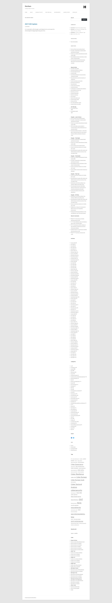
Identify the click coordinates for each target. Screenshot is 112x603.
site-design (73, 407)
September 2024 (74, 278)
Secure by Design (74, 511)
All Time (79, 30)
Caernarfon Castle (74, 111)
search (72, 406)
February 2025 (73, 270)
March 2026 (73, 250)
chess (72, 373)
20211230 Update (31, 24)
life (71, 387)
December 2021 (74, 307)
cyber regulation (81, 471)
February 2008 (73, 341)
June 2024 (73, 283)
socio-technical (74, 413)
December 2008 (74, 326)
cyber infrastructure (79, 466)
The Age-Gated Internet (75, 71)
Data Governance (76, 496)
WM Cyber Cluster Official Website (77, 569)
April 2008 (73, 338)
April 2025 (73, 267)
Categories (81, 32)
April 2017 (73, 309)
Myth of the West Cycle (75, 97)
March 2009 (73, 321)
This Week (82, 29)
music (72, 392)
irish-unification (74, 384)
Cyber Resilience (77, 474)
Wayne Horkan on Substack (76, 548)
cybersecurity (76, 490)
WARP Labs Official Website (76, 565)
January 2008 (73, 343)
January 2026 (73, 253)
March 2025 (73, 269)
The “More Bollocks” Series (76, 102)
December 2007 (74, 344)
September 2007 (74, 349)
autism (84, 458)
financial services (74, 503)
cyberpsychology (74, 375)
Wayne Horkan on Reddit (76, 546)
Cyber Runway (81, 477)
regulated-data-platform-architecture (78, 403)
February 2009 (73, 323)
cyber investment (82, 468)
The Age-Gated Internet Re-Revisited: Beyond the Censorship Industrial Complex (78, 61)
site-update (73, 409)
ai (71, 366)
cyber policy (80, 470)
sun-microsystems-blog (78, 515)
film (71, 379)
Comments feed (74, 448)
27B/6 (72, 589)
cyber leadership (74, 470)
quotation (73, 401)
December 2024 (74, 273)
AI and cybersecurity (75, 458)
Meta (76, 34)
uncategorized (73, 421)
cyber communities (74, 462)
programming (73, 400)
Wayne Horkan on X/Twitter (76, 545)
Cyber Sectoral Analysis (75, 85)
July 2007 (72, 352)
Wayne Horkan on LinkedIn (76, 543)
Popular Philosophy (74, 93)
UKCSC (72, 519)
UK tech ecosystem (82, 523)
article (72, 369)
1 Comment (27, 26)
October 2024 (73, 276)
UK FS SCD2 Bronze (77, 521)
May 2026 (73, 247)
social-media (73, 410)
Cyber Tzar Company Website (76, 552)
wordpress (73, 426)
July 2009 (72, 315)
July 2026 (72, 244)
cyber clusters (79, 460)
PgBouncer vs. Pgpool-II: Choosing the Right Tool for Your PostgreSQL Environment (78, 208)
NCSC (79, 503)
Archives (77, 32)
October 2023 (73, 295)
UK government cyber (75, 523)
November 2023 (74, 293)
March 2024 (73, 287)
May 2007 (73, 355)
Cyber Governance (77, 464)
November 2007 (74, 346)
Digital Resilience (74, 499)
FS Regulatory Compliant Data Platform (78, 88)
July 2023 (72, 300)
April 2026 (73, 249)
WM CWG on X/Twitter (75, 583)
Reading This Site (39, 12)
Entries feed (73, 447)
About (31, 12)
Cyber (74, 574)
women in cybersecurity (75, 524)
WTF (72, 429)
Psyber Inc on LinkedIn (75, 560)
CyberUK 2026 (73, 73)
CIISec (76, 460)
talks (72, 417)
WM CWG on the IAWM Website (77, 580)
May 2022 (73, 306)
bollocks (72, 460)
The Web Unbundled (75, 68)
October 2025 (73, 258)
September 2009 (74, 312)
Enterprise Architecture (75, 82)
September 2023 (74, 297)
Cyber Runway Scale (77, 480)
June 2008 (73, 335)
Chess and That (74, 101)
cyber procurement (74, 471)
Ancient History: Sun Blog (76, 104)
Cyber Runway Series (75, 99)
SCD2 (79, 510)
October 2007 (73, 348)
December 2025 (74, 255)
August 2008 (73, 332)
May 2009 (73, 318)
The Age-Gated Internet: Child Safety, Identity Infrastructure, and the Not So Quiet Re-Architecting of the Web (78, 187)
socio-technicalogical (75, 415)
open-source (73, 396)
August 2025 (73, 261)
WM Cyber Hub (48, 12)
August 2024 (73, 280)
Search (72, 17)
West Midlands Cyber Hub (76, 90)
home (72, 383)
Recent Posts (77, 27)
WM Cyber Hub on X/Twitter (76, 577)
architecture (73, 367)
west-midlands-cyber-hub (76, 424)
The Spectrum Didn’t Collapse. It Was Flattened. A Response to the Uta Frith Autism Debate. (78, 226)
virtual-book (73, 423)
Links (79, 34)
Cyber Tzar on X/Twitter (75, 555)
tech (72, 418)
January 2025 (73, 272)
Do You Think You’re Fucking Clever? (78, 49)
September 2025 (74, 259)
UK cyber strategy (77, 519)
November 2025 (74, 256)
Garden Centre (66, 12)
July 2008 (72, 334)
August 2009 (73, 314)
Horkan (28, 6)
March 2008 (73, 340)
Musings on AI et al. (74, 91)
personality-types (74, 398)
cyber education (81, 462)
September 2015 (74, 310)
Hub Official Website (79, 574)
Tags (84, 32)
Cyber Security (73, 492)
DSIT (81, 499)
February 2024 (73, 289)
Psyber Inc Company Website (76, 558)
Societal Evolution (74, 87)
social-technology (74, 412)
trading (72, 420)
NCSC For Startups (74, 94)
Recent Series (83, 27)
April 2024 (73, 286)
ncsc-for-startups (74, 505)
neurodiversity (74, 395)
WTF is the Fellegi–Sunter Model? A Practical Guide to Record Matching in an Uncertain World (78, 127)
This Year (75, 30)
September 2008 (74, 331)
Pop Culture (73, 96)
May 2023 (73, 303)
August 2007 (73, 351)
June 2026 (73, 245)
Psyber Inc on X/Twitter (75, 562)
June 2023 (73, 301)
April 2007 (73, 357)
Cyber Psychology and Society (76, 80)
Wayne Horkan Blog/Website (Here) (78, 541)
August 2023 (73, 298)
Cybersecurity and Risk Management (78, 376)
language (72, 386)
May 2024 (73, 284)
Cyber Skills (79, 492)
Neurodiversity (57, 12)
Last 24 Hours (77, 29)
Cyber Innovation (74, 468)
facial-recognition (74, 378)
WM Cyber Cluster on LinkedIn (77, 571)
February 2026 (73, 252)
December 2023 (74, 292)
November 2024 (74, 275)
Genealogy (75, 12)
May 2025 (73, 266)
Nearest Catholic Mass (75, 586)
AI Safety (81, 458)
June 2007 (73, 354)
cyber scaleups (73, 481)
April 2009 (73, 320)
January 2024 (73, 290)
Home (26, 12)
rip (71, 404)
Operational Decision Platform (77, 70)
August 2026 (73, 242)
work (72, 427)
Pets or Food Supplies (75, 588)
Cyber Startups (74, 494)
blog (72, 370)
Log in (72, 445)
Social (74, 34)
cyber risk (73, 477)
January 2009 (73, 324)
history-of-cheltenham (75, 381)
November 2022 (74, 304)
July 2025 (72, 263)
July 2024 (72, 281)
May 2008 (73, 337)
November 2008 (74, 327)
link (71, 389)
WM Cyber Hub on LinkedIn (76, 575)
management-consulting (75, 390)
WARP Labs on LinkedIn (75, 566)
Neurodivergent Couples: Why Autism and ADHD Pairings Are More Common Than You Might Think (79, 152)
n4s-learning (73, 393)
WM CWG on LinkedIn (75, 582)
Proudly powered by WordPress (30, 597)
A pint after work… (74, 108)
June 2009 (73, 317)
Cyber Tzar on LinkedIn (75, 554)
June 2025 (73, 264)
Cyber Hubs (73, 466)
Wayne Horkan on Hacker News (77, 549)
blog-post (73, 372)
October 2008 (73, 329)
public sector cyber (74, 509)
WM (72, 574)
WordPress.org (74, 450)
